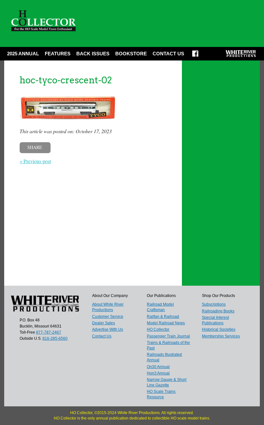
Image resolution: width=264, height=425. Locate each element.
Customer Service (107, 316)
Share (34, 147)
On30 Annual (158, 367)
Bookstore (131, 53)
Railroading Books (218, 311)
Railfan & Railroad (163, 316)
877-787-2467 (48, 332)
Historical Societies (218, 329)
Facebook (195, 56)
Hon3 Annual (158, 373)
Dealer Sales (103, 323)
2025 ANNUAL (23, 53)
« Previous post (35, 161)
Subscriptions (214, 304)
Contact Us (168, 53)
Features (58, 53)
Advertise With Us (107, 329)
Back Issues (92, 53)
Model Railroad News (166, 323)
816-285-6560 (55, 338)
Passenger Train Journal (168, 336)
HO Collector (158, 329)
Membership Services (221, 336)
